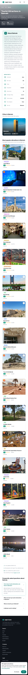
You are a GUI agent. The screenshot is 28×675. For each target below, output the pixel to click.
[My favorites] (24, 2)
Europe (3, 640)
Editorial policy (5, 648)
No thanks (16, 671)
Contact (4, 650)
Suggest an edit (16, 572)
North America (5, 636)
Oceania (4, 634)
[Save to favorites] (24, 146)
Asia (6, 7)
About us (4, 646)
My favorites (5, 654)
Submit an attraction (6, 652)
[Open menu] (20, 2)
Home (2, 7)
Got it (23, 671)
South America (5, 638)
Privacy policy (5, 660)
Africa (3, 630)
